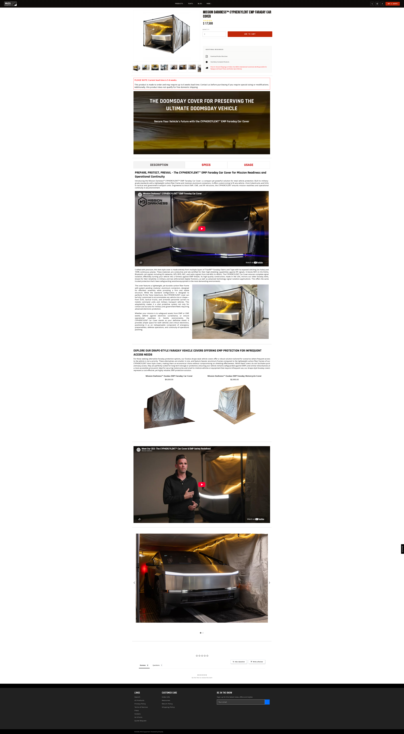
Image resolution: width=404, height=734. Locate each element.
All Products (139, 700)
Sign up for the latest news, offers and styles (235, 697)
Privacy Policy (140, 704)
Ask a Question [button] (240, 662)
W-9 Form (138, 717)
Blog (200, 4)
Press (136, 710)
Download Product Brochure (219, 56)
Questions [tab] (156, 665)
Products (179, 4)
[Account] (382, 4)
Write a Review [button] (258, 662)
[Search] (372, 4)
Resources (166, 700)
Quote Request (140, 721)
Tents (191, 4)
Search (137, 697)
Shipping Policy (168, 707)
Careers (137, 714)
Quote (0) (402, 549)
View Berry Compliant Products (220, 62)
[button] (134, 583)
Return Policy (167, 704)
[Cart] (377, 4)
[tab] (159, 164)
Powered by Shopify (157, 732)
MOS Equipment (145, 732)
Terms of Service (141, 707)
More (209, 4)
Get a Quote (392, 3)
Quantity (206, 29)
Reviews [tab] (143, 665)
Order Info (166, 697)
